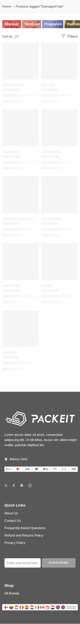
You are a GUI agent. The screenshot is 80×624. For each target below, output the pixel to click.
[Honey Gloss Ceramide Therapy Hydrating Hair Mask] (20, 328)
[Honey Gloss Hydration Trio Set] (59, 194)
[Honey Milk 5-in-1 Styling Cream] (20, 61)
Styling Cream (13, 84)
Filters (72, 36)
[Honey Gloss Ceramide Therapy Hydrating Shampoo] (59, 61)
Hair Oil (46, 285)
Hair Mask (9, 352)
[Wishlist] (34, 47)
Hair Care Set (51, 151)
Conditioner (11, 285)
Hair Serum (10, 151)
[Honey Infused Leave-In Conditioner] (20, 194)
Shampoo (48, 84)
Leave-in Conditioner (18, 218)
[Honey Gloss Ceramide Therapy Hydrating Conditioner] (20, 261)
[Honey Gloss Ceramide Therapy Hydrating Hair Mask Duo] (59, 127)
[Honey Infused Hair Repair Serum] (20, 127)
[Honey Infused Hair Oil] (59, 261)
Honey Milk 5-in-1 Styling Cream (27, 95)
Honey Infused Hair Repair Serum (28, 162)
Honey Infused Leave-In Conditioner (30, 229)
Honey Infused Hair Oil (58, 296)
